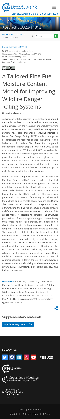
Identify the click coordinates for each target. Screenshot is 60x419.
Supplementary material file (18, 324)
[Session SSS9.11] (18, 46)
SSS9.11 (21, 34)
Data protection (30, 414)
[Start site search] (56, 36)
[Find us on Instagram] (26, 357)
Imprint (13, 414)
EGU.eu (46, 414)
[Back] (5, 46)
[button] (33, 36)
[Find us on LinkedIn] (19, 357)
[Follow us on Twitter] (5, 357)
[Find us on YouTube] (33, 357)
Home (5, 34)
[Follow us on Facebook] (12, 357)
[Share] (55, 309)
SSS (12, 34)
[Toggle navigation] (54, 7)
